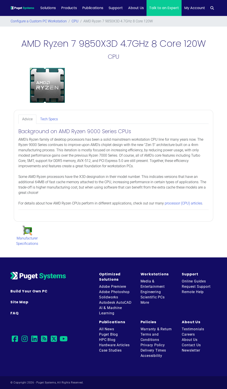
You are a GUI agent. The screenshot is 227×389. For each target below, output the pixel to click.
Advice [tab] (27, 119)
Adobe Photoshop (114, 292)
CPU (75, 21)
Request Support (196, 286)
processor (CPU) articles (183, 203)
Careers (188, 334)
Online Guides (194, 281)
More (145, 302)
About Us (136, 7)
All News (106, 329)
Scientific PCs (153, 297)
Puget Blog (108, 334)
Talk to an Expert (164, 7)
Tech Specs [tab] (49, 119)
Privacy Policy (153, 345)
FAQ (14, 313)
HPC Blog (107, 340)
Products (69, 7)
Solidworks (108, 297)
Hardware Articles (114, 345)
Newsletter (191, 350)
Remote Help (193, 292)
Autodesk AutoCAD (115, 302)
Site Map (19, 302)
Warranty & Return (156, 329)
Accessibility (151, 356)
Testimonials (193, 329)
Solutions (48, 7)
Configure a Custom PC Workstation (39, 21)
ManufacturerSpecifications (27, 241)
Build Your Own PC (29, 291)
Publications (92, 7)
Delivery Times (153, 350)
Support (116, 7)
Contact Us (191, 345)
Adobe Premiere (112, 286)
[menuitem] (212, 8)
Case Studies (110, 350)
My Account (194, 7)
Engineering (151, 292)
